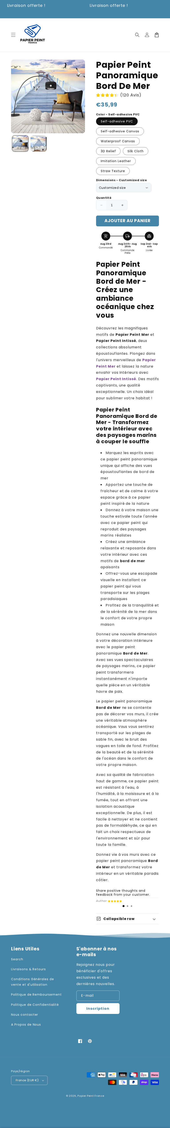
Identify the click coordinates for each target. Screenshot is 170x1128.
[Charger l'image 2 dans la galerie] (39, 143)
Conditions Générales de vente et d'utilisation (32, 982)
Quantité (103, 198)
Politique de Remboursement (36, 994)
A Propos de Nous (26, 1024)
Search (17, 959)
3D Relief (108, 151)
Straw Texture (113, 171)
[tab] (124, 906)
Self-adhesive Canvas (120, 131)
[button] (13, 35)
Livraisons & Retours (28, 969)
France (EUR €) (27, 1080)
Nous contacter (24, 1014)
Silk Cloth (136, 151)
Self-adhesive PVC (117, 121)
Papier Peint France (90, 1096)
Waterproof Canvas (118, 141)
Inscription (97, 1008)
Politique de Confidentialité (35, 1004)
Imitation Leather (116, 161)
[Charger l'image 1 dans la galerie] (20, 143)
